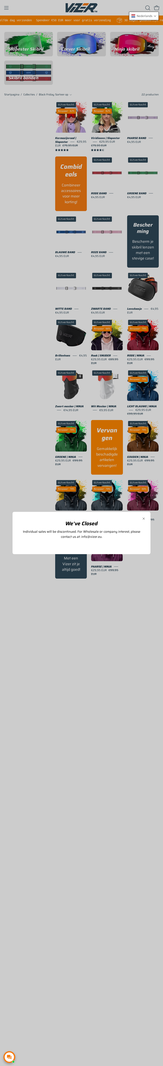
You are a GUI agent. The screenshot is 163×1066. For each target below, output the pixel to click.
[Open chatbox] (9, 1057)
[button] (144, 16)
